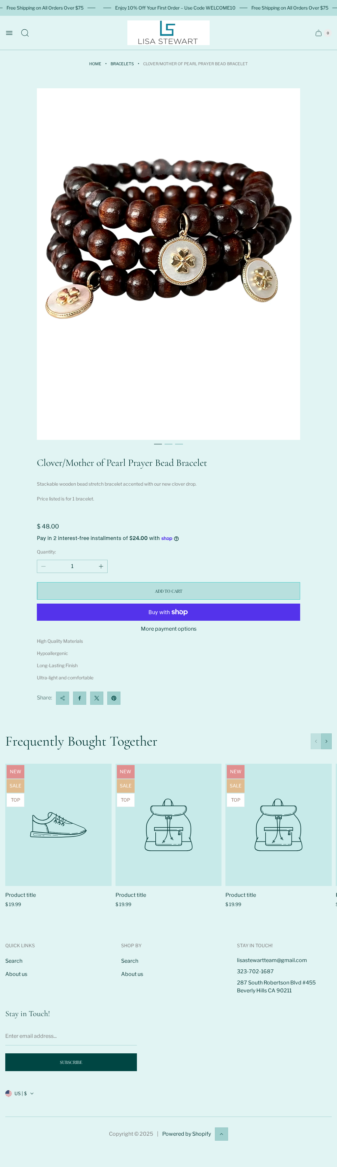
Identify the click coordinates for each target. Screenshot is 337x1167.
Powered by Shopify (186, 1134)
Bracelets (122, 63)
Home (95, 63)
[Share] (62, 698)
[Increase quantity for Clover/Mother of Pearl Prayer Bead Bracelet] (101, 566)
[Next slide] (326, 741)
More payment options (168, 629)
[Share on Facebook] (79, 698)
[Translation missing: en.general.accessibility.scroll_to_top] (221, 1134)
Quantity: (46, 552)
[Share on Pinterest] (113, 698)
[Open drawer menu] (9, 33)
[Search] (25, 33)
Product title (20, 895)
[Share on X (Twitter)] (96, 698)
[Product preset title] (58, 825)
